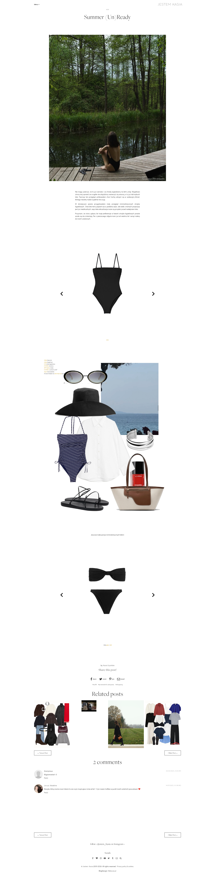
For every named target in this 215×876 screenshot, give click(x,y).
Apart (45, 372)
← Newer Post (43, 753)
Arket (45, 360)
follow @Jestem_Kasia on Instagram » (107, 844)
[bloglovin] (97, 858)
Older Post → (172, 753)
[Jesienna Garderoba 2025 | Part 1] (126, 747)
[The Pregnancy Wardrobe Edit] (163, 747)
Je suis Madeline (50, 785)
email (123, 679)
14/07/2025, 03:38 (172, 785)
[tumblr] (113, 858)
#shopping (119, 684)
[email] (117, 858)
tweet (104, 679)
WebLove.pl (112, 871)
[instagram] (101, 858)
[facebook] (93, 858)
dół (111, 645)
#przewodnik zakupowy (106, 684)
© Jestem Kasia (87, 866)
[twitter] (109, 858)
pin (113, 679)
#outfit (94, 684)
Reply (46, 778)
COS (107, 340)
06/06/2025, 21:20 (172, 771)
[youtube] (105, 858)
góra (107, 645)
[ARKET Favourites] (52, 747)
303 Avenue (58, 373)
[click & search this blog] (121, 858)
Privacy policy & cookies (125, 866)
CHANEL (46, 366)
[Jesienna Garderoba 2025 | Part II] (88, 711)
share (94, 679)
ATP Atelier (47, 368)
